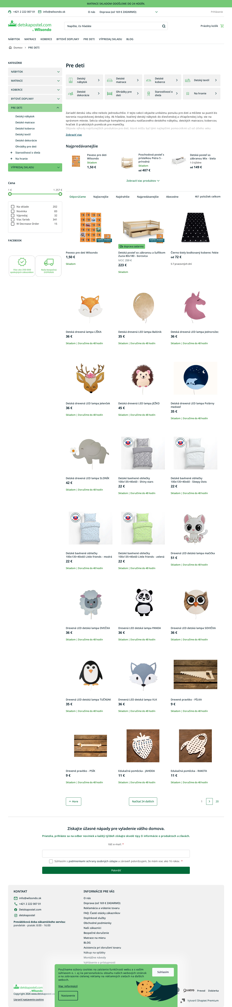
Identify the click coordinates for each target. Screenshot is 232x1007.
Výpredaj (37, 215)
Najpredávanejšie (148, 196)
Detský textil (23, 134)
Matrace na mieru (95, 938)
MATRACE (17, 80)
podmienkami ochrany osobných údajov (93, 861)
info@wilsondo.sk (30, 898)
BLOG (87, 942)
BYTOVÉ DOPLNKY (22, 98)
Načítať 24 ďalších (143, 801)
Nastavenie (68, 995)
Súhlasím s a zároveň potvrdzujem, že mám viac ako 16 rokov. (118, 861)
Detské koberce (25, 128)
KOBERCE (17, 89)
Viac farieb (37, 219)
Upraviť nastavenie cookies (29, 999)
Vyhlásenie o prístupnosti (99, 962)
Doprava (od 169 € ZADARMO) (118, 12)
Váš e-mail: (116, 844)
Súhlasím (163, 972)
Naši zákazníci (92, 928)
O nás (91, 12)
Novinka (37, 211)
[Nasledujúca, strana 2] (209, 801)
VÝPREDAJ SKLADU (22, 167)
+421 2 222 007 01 (30, 904)
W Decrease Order (37, 223)
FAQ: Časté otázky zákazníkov (102, 913)
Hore (75, 801)
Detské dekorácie (26, 140)
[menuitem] (14, 39)
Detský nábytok (24, 116)
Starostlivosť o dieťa (27, 152)
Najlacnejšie (100, 196)
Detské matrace (25, 122)
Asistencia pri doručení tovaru (102, 947)
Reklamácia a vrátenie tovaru (102, 908)
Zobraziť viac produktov (141, 180)
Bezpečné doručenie (96, 933)
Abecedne (172, 196)
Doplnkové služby (95, 918)
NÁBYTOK (17, 71)
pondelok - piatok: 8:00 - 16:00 (39, 923)
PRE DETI (16, 107)
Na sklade (37, 206)
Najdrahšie (122, 196)
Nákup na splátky (94, 952)
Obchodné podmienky (97, 923)
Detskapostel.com (30, 909)
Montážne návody (95, 957)
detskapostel (27, 915)
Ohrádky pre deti (25, 146)
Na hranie (21, 158)
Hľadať (164, 26)
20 (217, 801)
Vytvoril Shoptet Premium (203, 1000)
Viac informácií (68, 986)
